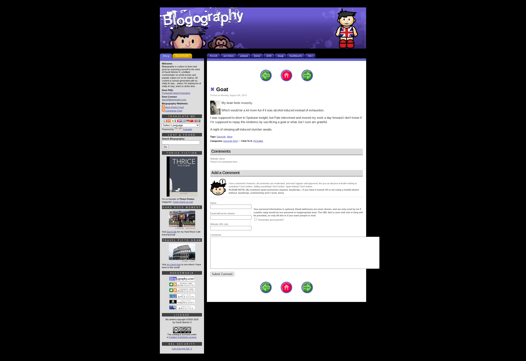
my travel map (174, 264)
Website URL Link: (219, 224)
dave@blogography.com (174, 99)
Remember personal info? (271, 220)
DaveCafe (182, 56)
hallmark (296, 56)
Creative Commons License (182, 337)
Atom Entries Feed (174, 107)
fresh (213, 56)
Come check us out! (183, 202)
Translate (187, 129)
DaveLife (221, 136)
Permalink (258, 141)
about (244, 56)
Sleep (229, 136)
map (281, 56)
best (257, 56)
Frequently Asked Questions (176, 93)
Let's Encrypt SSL (181, 348)
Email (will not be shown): (222, 213)
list (310, 56)
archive (229, 56)
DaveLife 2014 (230, 141)
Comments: (216, 235)
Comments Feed (173, 110)
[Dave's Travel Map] (182, 260)
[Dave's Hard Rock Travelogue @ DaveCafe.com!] (182, 227)
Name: (213, 203)
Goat (219, 89)
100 (269, 56)
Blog (166, 56)
